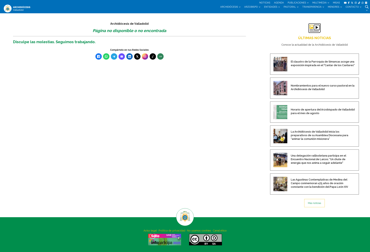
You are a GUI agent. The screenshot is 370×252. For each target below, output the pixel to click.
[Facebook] (98, 56)
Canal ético (220, 230)
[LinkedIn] (129, 56)
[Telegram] (114, 56)
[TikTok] (153, 56)
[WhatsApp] (106, 56)
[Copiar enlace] (160, 56)
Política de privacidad (172, 230)
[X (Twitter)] (137, 56)
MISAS (336, 2)
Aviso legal (150, 230)
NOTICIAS (264, 2)
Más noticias (314, 203)
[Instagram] (145, 56)
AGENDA (279, 2)
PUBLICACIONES (297, 2)
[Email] (122, 56)
